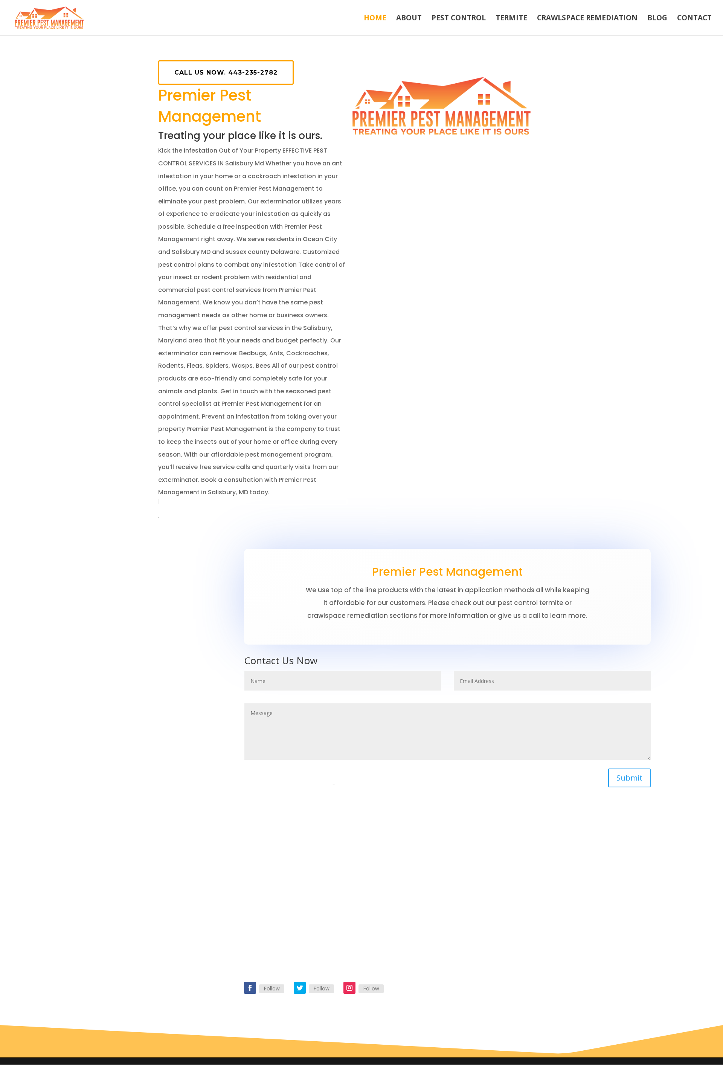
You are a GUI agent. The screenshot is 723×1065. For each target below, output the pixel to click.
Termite (511, 19)
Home (375, 19)
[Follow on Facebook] (250, 988)
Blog (657, 19)
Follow (272, 988)
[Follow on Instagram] (349, 988)
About (409, 19)
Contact (694, 19)
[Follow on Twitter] (300, 988)
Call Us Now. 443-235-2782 (226, 72)
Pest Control (459, 19)
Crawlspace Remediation (587, 19)
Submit (629, 778)
